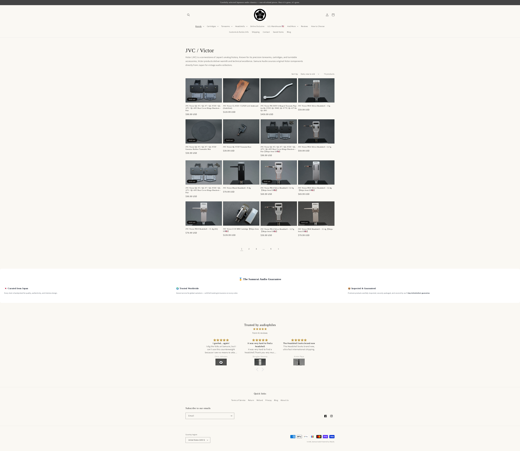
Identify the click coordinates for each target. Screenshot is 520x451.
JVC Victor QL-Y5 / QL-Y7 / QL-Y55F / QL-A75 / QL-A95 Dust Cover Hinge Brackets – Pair (203, 108)
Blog (276, 400)
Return (251, 400)
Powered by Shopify (327, 442)
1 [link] (241, 248)
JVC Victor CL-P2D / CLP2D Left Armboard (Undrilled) (240, 107)
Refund (260, 400)
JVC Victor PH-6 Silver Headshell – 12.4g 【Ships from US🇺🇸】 (315, 189)
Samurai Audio (316, 442)
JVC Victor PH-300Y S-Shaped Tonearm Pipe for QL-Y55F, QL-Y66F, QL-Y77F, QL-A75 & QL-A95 (279, 108)
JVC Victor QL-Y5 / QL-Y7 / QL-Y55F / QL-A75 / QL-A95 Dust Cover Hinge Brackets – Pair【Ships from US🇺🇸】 (278, 149)
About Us (285, 400)
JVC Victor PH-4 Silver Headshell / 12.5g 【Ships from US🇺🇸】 (277, 189)
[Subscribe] (231, 416)
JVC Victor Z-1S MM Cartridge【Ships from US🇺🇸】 (241, 230)
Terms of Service (238, 400)
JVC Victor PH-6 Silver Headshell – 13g (314, 106)
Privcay (268, 400)
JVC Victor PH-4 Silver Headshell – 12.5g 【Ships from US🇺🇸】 (277, 230)
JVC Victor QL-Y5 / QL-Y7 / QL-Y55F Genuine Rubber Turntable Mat (201, 148)
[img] (260, 329)
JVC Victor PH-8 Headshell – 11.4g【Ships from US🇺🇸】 (315, 230)
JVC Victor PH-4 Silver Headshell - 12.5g (314, 147)
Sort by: (295, 74)
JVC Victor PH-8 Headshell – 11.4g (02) (202, 229)
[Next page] (278, 249)
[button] (188, 15)
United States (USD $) (196, 440)
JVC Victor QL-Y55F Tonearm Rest (237, 147)
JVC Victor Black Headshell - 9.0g (237, 188)
